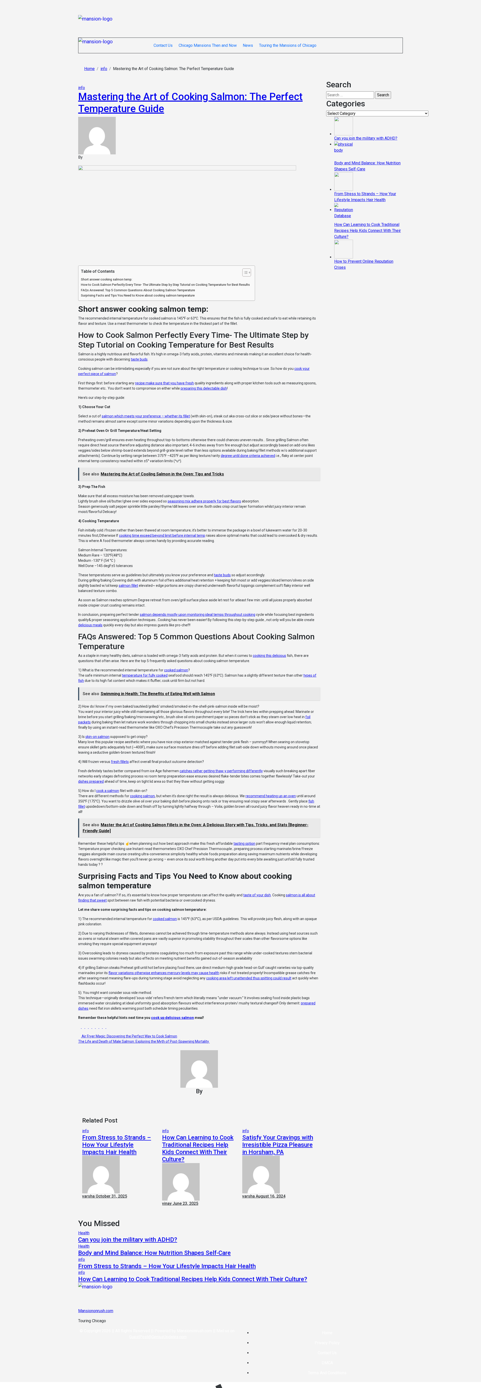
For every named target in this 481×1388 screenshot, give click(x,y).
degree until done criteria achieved (248, 456)
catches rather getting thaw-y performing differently (221, 771)
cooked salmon (176, 670)
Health (83, 1233)
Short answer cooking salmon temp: (106, 279)
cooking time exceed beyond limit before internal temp (162, 535)
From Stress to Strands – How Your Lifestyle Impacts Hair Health (116, 1145)
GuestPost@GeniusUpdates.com (158, 1336)
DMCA (327, 1362)
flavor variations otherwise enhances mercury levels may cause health (163, 973)
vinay (167, 1203)
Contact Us (163, 45)
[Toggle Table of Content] (244, 272)
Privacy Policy (327, 1342)
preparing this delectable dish (204, 388)
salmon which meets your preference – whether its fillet (146, 416)
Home (327, 1332)
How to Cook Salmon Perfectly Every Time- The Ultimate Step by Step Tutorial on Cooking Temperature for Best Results (165, 285)
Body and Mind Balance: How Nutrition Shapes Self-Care (154, 1252)
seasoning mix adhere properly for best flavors (204, 501)
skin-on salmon (97, 737)
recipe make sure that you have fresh (164, 383)
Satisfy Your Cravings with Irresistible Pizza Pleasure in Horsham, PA (277, 1145)
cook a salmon (107, 791)
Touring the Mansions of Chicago (287, 45)
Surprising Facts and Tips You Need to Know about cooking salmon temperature (138, 295)
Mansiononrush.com (95, 1310)
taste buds (139, 359)
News (248, 45)
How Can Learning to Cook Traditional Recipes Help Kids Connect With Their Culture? (197, 1148)
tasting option (244, 844)
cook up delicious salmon (172, 1018)
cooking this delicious (269, 656)
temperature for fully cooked (145, 675)
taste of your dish (257, 895)
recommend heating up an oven (271, 796)
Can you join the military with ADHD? (127, 1239)
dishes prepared (91, 781)
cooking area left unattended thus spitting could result (248, 978)
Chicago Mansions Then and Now (208, 45)
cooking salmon (142, 796)
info (81, 87)
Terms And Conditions (327, 1372)
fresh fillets (120, 762)
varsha (89, 1196)
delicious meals (90, 625)
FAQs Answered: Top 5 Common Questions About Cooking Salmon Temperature (138, 290)
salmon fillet (128, 586)
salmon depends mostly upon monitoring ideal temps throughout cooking (197, 615)
